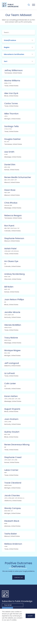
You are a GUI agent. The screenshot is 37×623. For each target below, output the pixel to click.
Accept (30, 616)
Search (29, 5)
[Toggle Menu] (33, 4)
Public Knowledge (10, 4)
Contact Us (18, 577)
